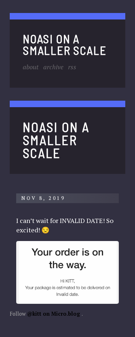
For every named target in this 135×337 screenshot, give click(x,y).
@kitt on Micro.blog (53, 313)
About (31, 66)
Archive (53, 66)
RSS (72, 66)
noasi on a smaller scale (64, 44)
